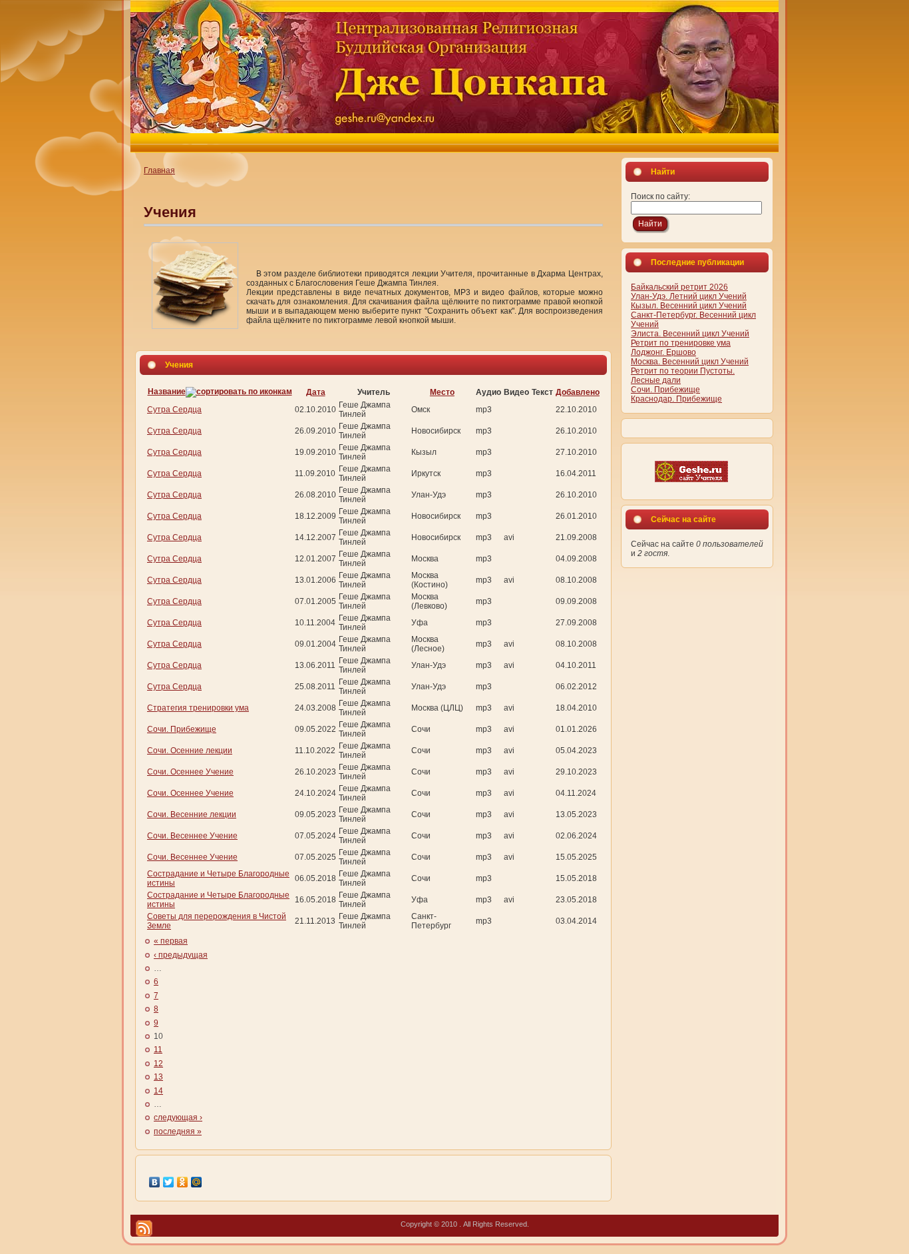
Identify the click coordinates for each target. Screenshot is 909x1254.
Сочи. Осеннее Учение (190, 772)
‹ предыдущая (181, 955)
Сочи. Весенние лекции (191, 814)
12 (158, 1063)
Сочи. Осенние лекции (189, 750)
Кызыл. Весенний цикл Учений (689, 305)
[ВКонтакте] (155, 1182)
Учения (170, 212)
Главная (159, 170)
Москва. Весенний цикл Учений (690, 361)
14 (158, 1091)
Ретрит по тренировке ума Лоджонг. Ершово (681, 347)
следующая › (178, 1117)
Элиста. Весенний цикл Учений (690, 333)
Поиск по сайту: (660, 196)
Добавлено (578, 392)
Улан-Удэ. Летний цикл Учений (689, 296)
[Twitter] (169, 1182)
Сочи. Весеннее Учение (192, 835)
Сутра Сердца (174, 409)
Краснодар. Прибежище (676, 399)
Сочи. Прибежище (181, 729)
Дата (315, 392)
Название (167, 391)
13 (158, 1077)
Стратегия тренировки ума (198, 708)
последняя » (178, 1131)
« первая (171, 941)
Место (442, 392)
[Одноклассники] (183, 1182)
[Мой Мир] (197, 1182)
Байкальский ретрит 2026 (679, 287)
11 (158, 1049)
